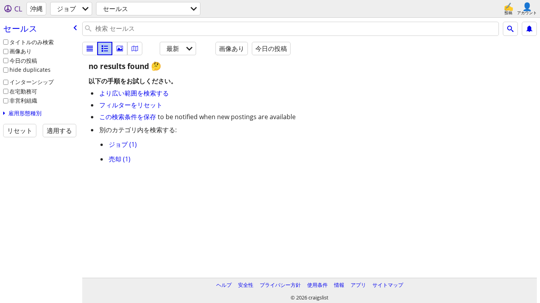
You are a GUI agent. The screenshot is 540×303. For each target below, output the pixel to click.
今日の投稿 (23, 60)
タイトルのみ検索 (31, 42)
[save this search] (529, 29)
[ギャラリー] (119, 48)
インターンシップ (31, 82)
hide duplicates (30, 69)
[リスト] (89, 48)
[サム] (104, 48)
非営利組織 (23, 100)
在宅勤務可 (23, 91)
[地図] (134, 48)
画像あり (20, 51)
